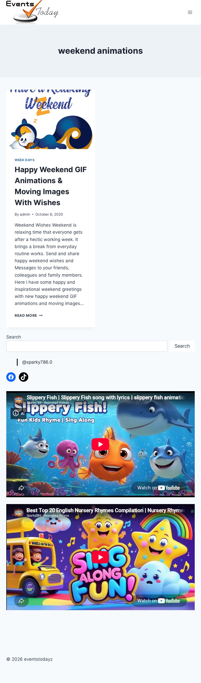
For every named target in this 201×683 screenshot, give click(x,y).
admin (25, 214)
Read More (29, 315)
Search (13, 337)
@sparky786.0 (37, 362)
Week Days (25, 160)
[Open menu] (190, 12)
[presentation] (50, 119)
